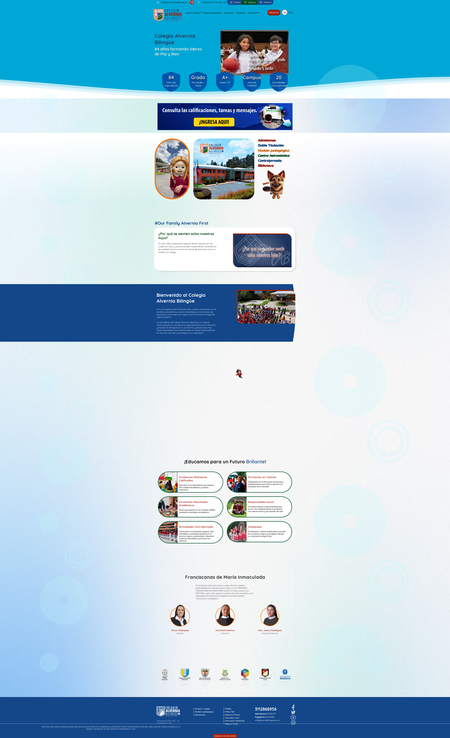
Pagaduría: (260, 717)
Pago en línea (231, 724)
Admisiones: (260, 714)
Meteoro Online (232, 715)
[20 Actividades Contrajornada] (278, 69)
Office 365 (229, 711)
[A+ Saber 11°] (225, 69)
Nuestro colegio (202, 708)
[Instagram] (293, 723)
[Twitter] (293, 712)
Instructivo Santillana (235, 721)
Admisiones (274, 12)
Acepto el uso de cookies (225, 736)
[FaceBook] (293, 707)
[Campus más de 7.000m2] (251, 69)
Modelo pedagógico (204, 711)
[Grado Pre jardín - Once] (198, 69)
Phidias (228, 708)
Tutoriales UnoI (232, 718)
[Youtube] (293, 717)
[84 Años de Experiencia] (171, 69)
